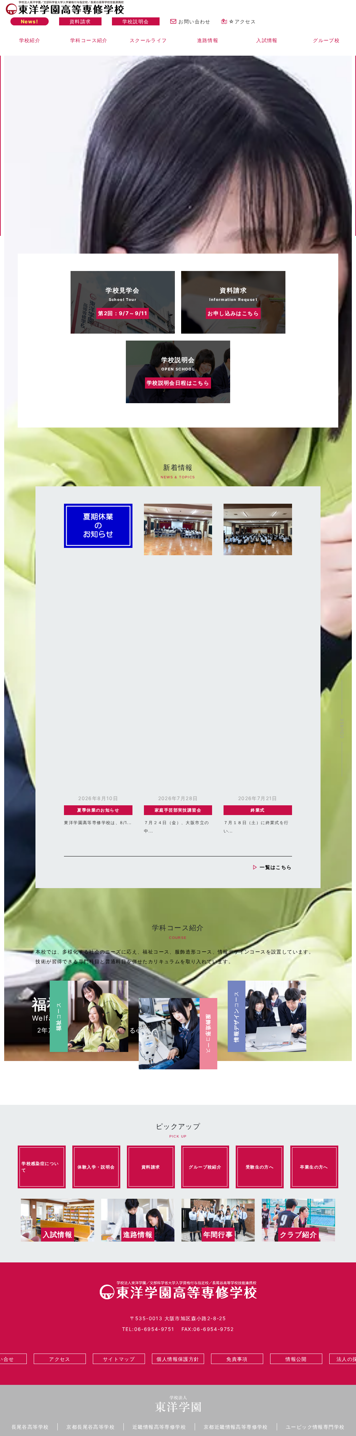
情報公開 (296, 1359)
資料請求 (80, 21)
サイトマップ (119, 1359)
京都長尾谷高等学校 (90, 1427)
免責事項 (237, 1359)
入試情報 (267, 40)
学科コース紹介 (89, 40)
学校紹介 (30, 40)
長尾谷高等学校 (30, 1427)
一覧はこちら (276, 867)
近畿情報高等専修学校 (159, 1427)
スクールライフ (148, 40)
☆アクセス (242, 21)
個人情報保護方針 (177, 1359)
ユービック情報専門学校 (315, 1427)
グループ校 (326, 40)
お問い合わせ (194, 21)
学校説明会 (135, 21)
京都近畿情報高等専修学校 (236, 1427)
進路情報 (208, 40)
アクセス (60, 1359)
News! (29, 21)
